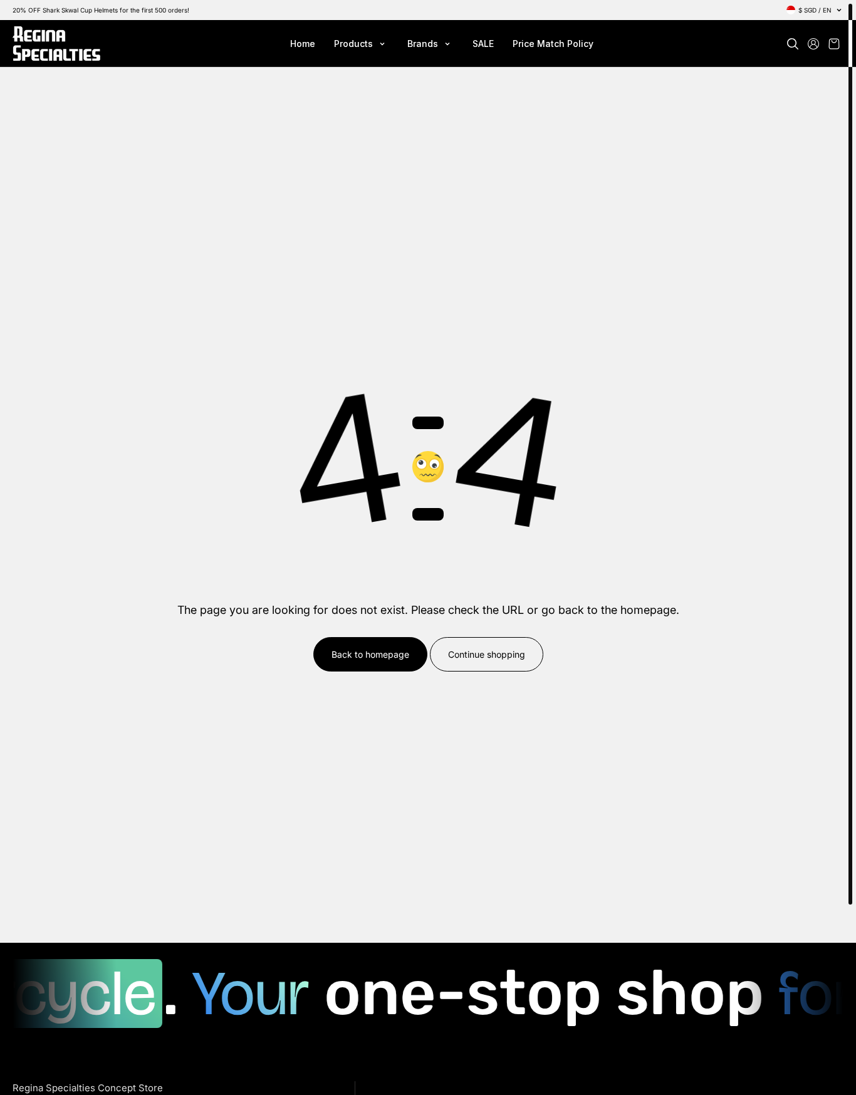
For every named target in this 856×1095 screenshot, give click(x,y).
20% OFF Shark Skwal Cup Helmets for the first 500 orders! (101, 10)
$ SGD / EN (815, 10)
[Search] (792, 43)
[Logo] (56, 43)
